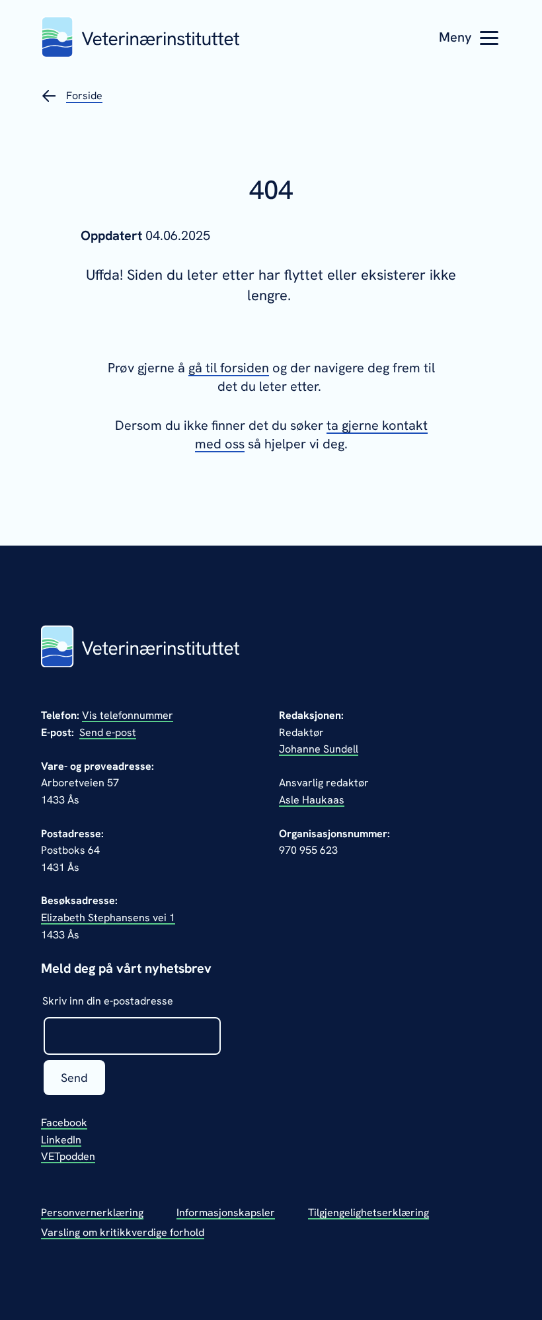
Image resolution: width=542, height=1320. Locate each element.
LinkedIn (61, 1140)
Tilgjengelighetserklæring (368, 1212)
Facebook (64, 1123)
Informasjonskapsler (225, 1212)
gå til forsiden (228, 367)
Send (74, 1077)
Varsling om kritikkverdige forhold (122, 1232)
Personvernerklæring (92, 1212)
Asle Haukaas (311, 800)
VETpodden (68, 1156)
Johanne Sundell (318, 749)
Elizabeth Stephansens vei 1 (108, 918)
